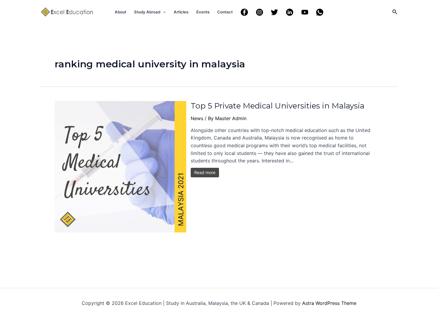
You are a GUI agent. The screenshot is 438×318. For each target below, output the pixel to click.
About (120, 12)
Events (202, 12)
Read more (204, 172)
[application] (163, 12)
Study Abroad (147, 12)
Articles (181, 12)
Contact (225, 12)
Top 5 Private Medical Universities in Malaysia (277, 106)
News (197, 118)
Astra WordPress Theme (329, 303)
